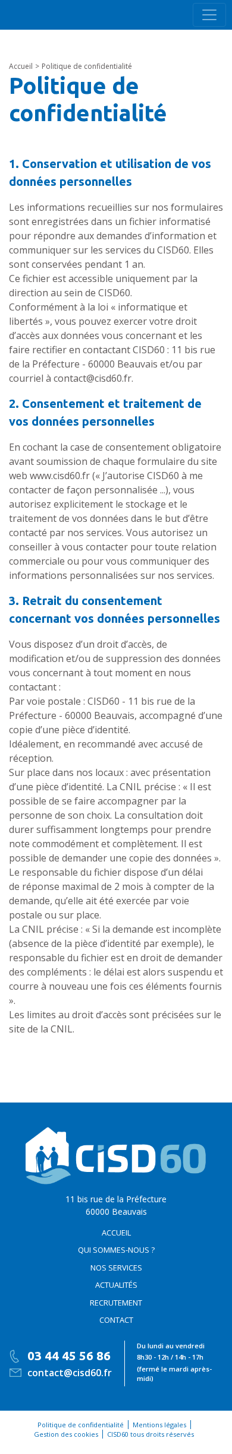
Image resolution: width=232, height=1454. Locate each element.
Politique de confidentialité (80, 1424)
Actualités (116, 1284)
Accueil (116, 1232)
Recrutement (116, 1302)
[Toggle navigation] (209, 15)
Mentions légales (159, 1424)
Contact (116, 1319)
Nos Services (116, 1267)
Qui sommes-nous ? (116, 1249)
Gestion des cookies (66, 1434)
